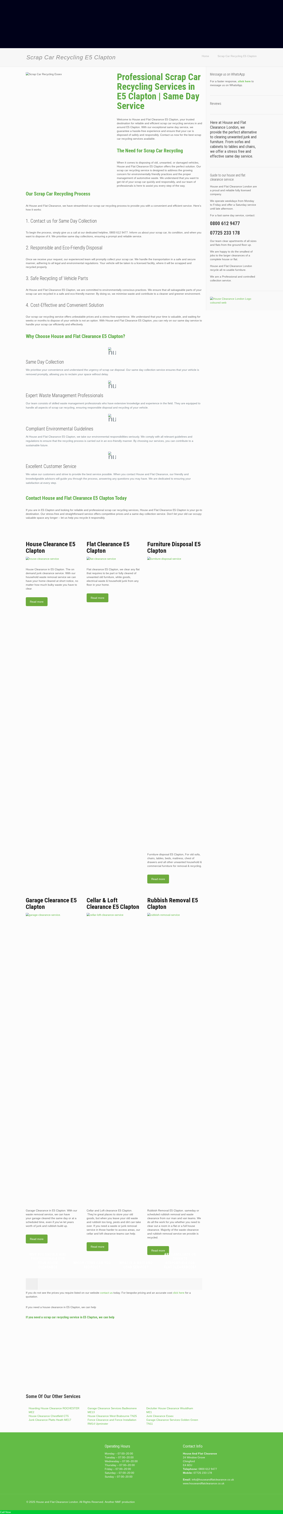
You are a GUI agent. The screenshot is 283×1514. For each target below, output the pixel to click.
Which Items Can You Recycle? (92, 1265)
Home (205, 56)
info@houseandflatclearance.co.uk (213, 1479)
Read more (37, 601)
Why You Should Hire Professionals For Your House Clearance (47, 1260)
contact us (106, 1292)
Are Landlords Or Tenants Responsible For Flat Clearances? (180, 1260)
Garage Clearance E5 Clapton (51, 903)
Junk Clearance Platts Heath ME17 (50, 1419)
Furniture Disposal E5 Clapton (174, 547)
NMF (118, 1501)
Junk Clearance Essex (159, 1416)
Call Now (5, 1512)
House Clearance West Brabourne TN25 (112, 1416)
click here (178, 1292)
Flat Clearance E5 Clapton (108, 547)
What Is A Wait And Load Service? (136, 1265)
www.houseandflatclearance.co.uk (203, 1483)
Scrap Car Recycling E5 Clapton (237, 56)
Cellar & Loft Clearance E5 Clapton (113, 903)
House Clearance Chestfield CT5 (49, 1416)
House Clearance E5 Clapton (50, 547)
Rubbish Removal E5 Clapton (172, 903)
